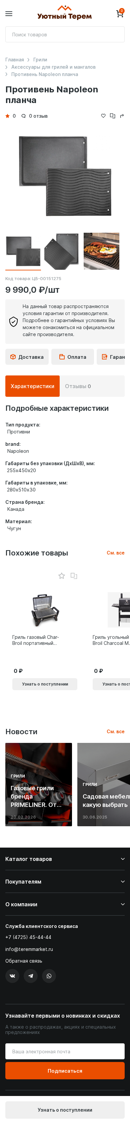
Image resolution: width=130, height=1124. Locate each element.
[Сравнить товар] (74, 576)
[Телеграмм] (31, 976)
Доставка (31, 357)
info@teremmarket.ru (29, 949)
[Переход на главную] (64, 13)
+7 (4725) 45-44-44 (28, 937)
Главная (14, 59)
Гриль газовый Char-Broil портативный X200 (35, 640)
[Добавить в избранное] (61, 576)
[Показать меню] (8, 13)
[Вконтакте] (12, 976)
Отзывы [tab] (78, 386)
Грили (40, 59)
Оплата (76, 357)
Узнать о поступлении (65, 1110)
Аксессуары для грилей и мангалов (53, 67)
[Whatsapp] (49, 976)
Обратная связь (23, 961)
